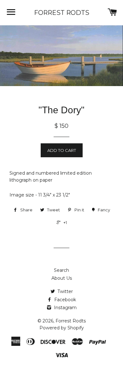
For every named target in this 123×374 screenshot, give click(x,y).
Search (61, 270)
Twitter (64, 291)
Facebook (64, 299)
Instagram (65, 307)
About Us (61, 278)
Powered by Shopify (61, 328)
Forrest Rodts (61, 12)
